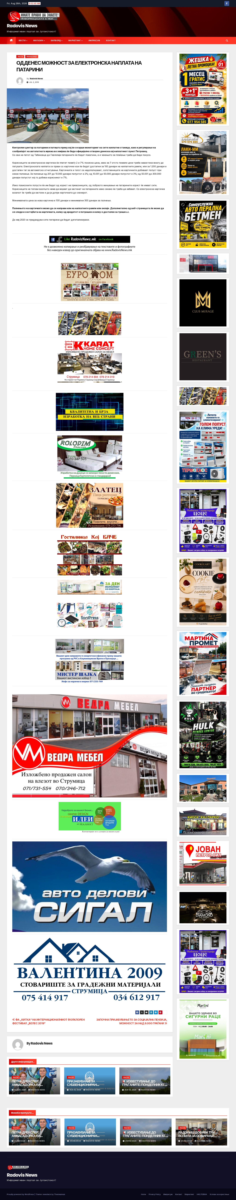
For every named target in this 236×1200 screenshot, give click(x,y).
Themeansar (59, 1194)
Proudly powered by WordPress (20, 1194)
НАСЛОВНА (202, 1194)
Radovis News (22, 25)
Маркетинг (74, 40)
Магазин (38, 40)
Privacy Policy (155, 1194)
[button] (227, 40)
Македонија (32, 56)
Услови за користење (219, 1194)
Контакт (111, 40)
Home (143, 1194)
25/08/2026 (20, 1141)
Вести (22, 40)
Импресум (94, 40)
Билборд (56, 40)
